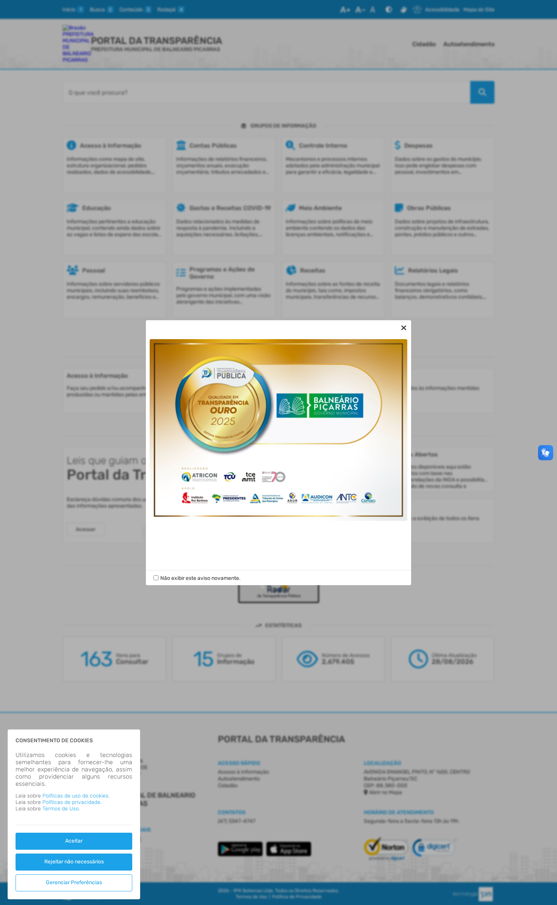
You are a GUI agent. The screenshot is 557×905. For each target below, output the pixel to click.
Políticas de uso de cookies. (76, 796)
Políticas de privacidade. (72, 802)
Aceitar (74, 841)
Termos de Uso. (61, 808)
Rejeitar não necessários (74, 861)
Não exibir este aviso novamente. (200, 578)
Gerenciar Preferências (74, 882)
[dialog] (74, 814)
